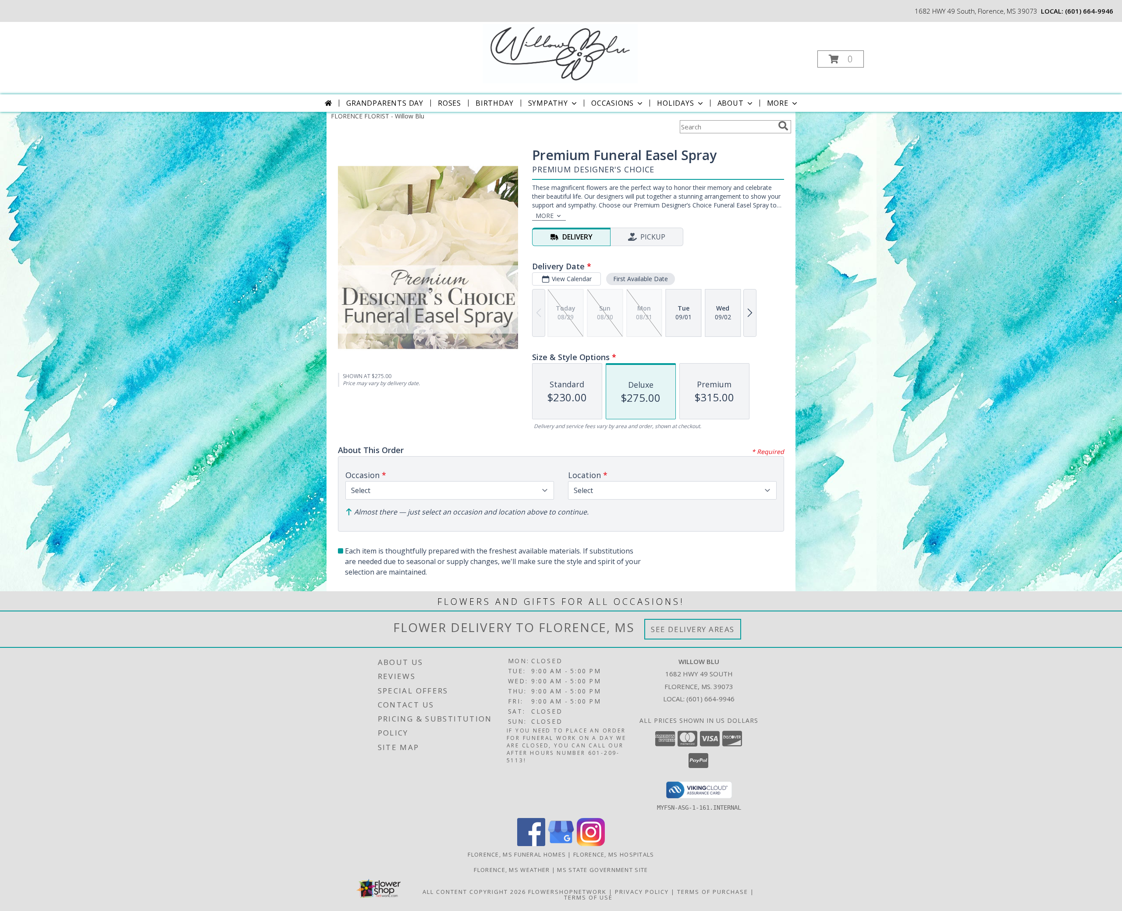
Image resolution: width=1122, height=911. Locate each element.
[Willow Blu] (560, 53)
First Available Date (640, 279)
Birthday (494, 103)
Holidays (675, 103)
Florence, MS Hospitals (613, 854)
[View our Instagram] (591, 844)
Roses (449, 103)
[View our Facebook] (531, 844)
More (777, 103)
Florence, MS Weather (512, 870)
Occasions (612, 103)
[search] (783, 126)
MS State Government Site (602, 870)
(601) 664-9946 (1089, 11)
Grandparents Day (384, 103)
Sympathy (548, 103)
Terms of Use (588, 897)
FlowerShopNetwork (567, 892)
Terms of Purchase (712, 892)
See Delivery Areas (693, 629)
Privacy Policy (642, 892)
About (730, 103)
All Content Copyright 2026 (474, 892)
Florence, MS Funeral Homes (517, 854)
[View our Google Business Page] (561, 844)
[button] (840, 59)
